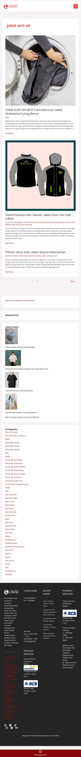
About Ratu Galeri (11, 256)
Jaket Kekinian (10, 505)
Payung (7, 557)
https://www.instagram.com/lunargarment (20, 300)
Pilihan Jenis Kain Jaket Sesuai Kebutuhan (35, 252)
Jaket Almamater (11, 494)
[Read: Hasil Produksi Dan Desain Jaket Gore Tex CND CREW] (40, 175)
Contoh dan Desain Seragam (15, 474)
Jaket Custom (66, 222)
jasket (7, 519)
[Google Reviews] (5, 725)
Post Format (9, 560)
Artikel (21, 256)
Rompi (7, 564)
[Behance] (16, 728)
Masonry (8, 553)
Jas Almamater (10, 515)
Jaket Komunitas (26, 224)
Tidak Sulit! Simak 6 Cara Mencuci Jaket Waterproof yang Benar (33, 112)
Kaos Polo (8, 533)
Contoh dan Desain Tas (13, 477)
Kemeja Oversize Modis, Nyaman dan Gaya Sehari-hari (26, 369)
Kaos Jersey (9, 522)
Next (73, 281)
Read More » (9, 133)
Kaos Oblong (9, 529)
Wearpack (8, 574)
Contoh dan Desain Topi (13, 481)
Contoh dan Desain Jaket (14, 222)
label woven (9, 550)
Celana (7, 456)
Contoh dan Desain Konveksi (33, 222)
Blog (7, 117)
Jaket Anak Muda (54, 222)
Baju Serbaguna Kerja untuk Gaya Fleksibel (22, 417)
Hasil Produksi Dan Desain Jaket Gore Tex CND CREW (38, 217)
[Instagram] (6, 728)
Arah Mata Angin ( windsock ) (15, 436)
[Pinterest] (11, 728)
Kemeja (7, 536)
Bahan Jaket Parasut (12, 449)
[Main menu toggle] (75, 6)
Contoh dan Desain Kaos (13, 463)
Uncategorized (51, 256)
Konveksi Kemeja (11, 543)
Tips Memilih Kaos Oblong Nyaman (19, 390)
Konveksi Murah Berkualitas (14, 546)
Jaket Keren (16, 224)
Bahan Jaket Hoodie (12, 446)
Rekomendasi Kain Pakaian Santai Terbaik (10, 694)
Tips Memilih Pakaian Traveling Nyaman (21, 412)
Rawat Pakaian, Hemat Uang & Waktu (20, 347)
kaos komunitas (10, 526)
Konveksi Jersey (10, 540)
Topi (6, 567)
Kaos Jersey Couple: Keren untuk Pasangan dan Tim (11, 709)
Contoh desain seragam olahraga (17, 484)
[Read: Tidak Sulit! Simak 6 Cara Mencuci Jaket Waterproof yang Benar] (40, 70)
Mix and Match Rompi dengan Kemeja (9, 716)
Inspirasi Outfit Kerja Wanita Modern (9, 701)
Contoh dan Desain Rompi (14, 470)
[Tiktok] (15, 725)
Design (7, 487)
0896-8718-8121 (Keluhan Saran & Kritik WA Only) (70, 665)
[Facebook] (10, 725)
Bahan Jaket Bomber (12, 442)
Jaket (46, 222)
